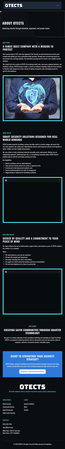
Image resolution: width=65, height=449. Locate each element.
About (25, 407)
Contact (26, 410)
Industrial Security (8, 410)
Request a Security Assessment (32, 371)
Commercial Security (8, 407)
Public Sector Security (9, 413)
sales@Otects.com (8, 427)
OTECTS (20, 444)
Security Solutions (29, 404)
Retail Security (7, 404)
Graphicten (48, 444)
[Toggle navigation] (58, 5)
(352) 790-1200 (7, 424)
